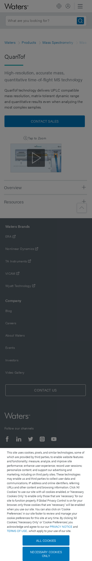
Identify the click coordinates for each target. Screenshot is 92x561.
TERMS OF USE (17, 531)
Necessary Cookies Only (46, 554)
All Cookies (46, 540)
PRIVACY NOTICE (61, 526)
